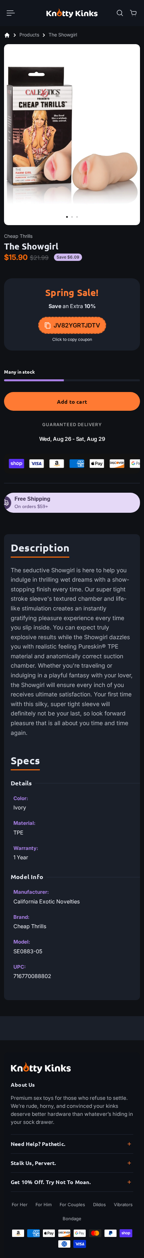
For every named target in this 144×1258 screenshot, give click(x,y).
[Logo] (72, 13)
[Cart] (133, 13)
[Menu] (10, 13)
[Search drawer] (120, 13)
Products (30, 35)
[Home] (7, 35)
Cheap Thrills (18, 236)
